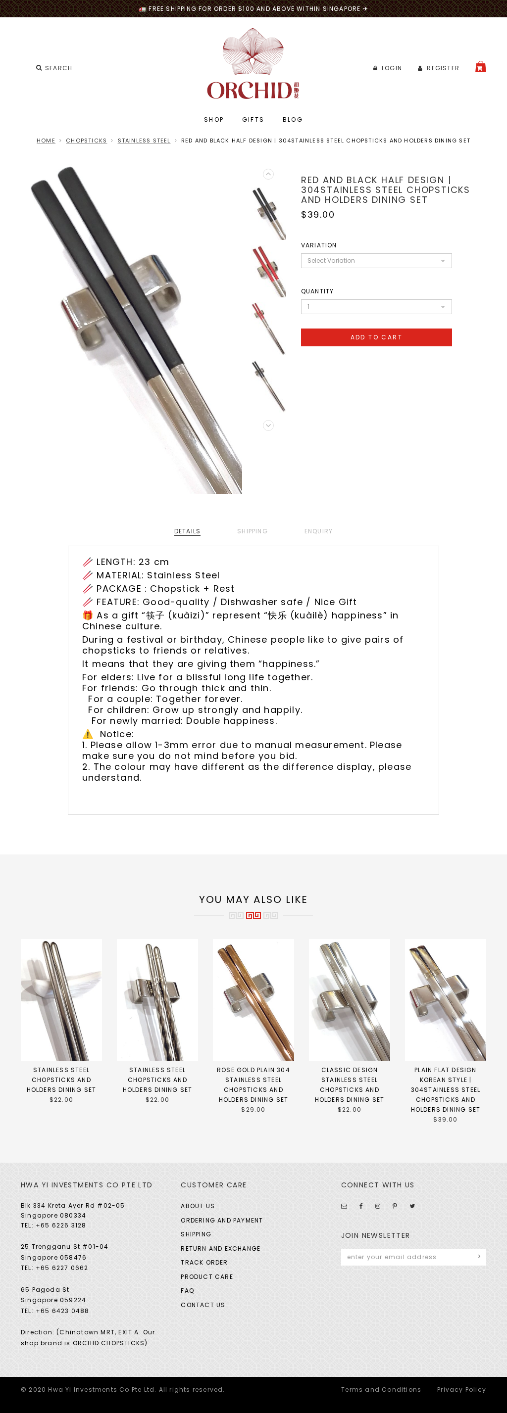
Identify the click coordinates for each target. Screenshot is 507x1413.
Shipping (196, 1234)
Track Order (204, 1262)
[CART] (480, 66)
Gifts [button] (253, 119)
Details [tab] (187, 531)
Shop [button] (214, 119)
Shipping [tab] (252, 531)
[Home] (253, 63)
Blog (293, 119)
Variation (319, 245)
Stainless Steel (144, 140)
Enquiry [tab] (318, 531)
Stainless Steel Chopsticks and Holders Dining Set (62, 1080)
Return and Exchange (220, 1248)
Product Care (207, 1276)
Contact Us (203, 1305)
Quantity (317, 291)
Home (46, 140)
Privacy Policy (461, 1389)
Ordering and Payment (222, 1220)
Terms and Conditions (381, 1389)
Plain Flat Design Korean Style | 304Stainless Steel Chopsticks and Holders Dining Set (446, 1090)
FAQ (187, 1290)
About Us (198, 1206)
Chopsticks (86, 140)
